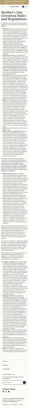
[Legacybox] (9, 401)
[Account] (22, 7)
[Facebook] (3, 404)
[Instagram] (6, 404)
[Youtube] (9, 404)
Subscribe (23, 394)
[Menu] (2, 6)
